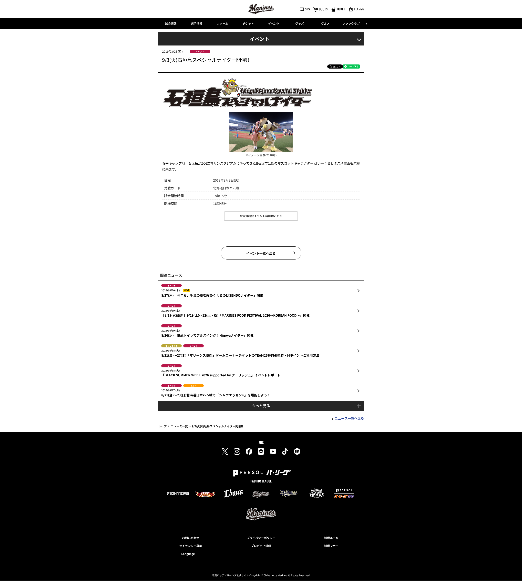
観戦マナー (331, 546)
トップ (162, 426)
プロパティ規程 (261, 546)
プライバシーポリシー (261, 538)
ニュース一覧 (179, 426)
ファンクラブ (351, 23)
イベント (274, 23)
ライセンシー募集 (190, 546)
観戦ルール (331, 538)
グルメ (325, 23)
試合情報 (171, 23)
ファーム (222, 23)
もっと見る (261, 405)
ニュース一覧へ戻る (349, 418)
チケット (248, 23)
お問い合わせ (190, 538)
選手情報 (196, 23)
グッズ (299, 23)
